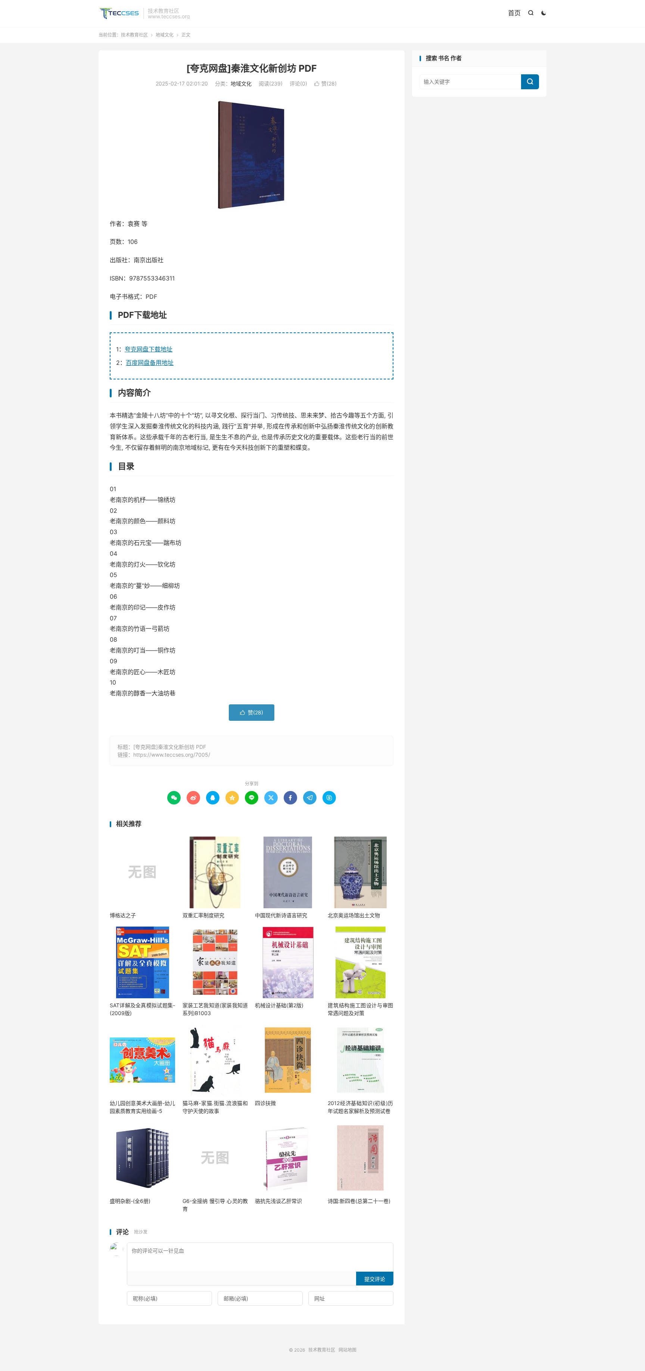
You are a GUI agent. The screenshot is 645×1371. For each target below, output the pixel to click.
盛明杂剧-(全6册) (130, 1201)
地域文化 (165, 35)
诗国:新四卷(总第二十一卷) (359, 1201)
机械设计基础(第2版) (279, 1005)
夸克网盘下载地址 (148, 349)
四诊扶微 (265, 1103)
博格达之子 (123, 915)
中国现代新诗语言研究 (281, 915)
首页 (514, 13)
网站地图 (347, 1350)
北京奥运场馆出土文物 (354, 915)
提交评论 (374, 1279)
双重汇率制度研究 (203, 915)
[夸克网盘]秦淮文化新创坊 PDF (251, 68)
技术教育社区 (119, 13)
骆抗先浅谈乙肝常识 (278, 1201)
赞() (325, 83)
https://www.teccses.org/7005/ (171, 754)
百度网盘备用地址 (150, 362)
